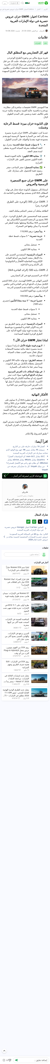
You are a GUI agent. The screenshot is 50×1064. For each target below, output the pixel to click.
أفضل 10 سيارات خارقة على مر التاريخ (29, 446)
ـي (5, 3)
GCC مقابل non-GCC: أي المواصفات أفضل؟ (26, 456)
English (13, 3)
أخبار (38, 9)
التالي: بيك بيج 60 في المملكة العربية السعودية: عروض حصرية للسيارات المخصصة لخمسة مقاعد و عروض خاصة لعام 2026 (27, 537)
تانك (45, 43)
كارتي (46, 9)
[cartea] (43, 3)
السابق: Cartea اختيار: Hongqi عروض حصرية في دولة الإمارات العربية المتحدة (24, 528)
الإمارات (38, 43)
